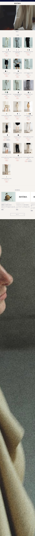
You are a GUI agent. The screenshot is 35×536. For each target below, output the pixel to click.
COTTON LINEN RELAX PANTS (7, 178)
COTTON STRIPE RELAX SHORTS (6, 157)
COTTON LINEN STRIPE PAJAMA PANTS (28, 158)
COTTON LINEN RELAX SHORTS (6, 115)
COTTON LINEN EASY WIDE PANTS (28, 73)
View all (17, 214)
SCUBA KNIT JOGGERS (17, 115)
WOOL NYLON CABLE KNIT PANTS (6, 52)
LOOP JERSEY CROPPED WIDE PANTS (6, 95)
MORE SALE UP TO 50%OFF (17, 0)
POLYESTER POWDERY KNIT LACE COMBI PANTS (17, 95)
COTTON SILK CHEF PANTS (28, 94)
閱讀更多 (2, 209)
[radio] (5, 49)
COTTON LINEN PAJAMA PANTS (17, 157)
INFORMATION (3, 203)
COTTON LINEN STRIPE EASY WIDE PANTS (17, 52)
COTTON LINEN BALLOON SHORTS (17, 73)
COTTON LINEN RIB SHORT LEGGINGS (28, 116)
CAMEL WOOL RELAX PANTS (28, 51)
